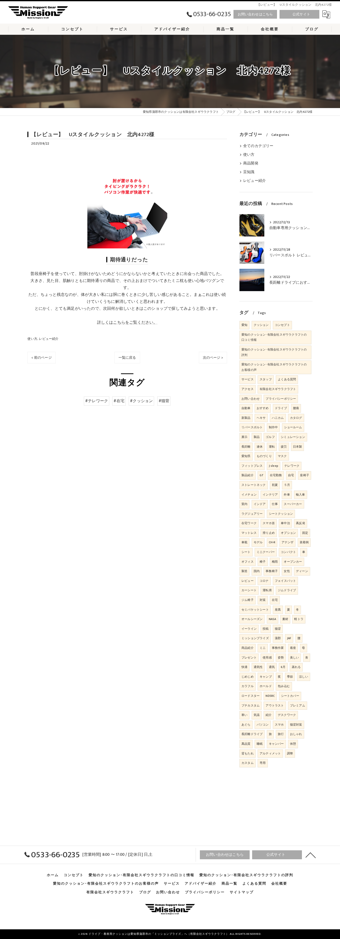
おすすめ (263, 408)
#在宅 (118, 401)
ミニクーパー (266, 551)
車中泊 (285, 523)
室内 (244, 504)
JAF (289, 638)
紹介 (269, 714)
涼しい (303, 676)
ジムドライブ (287, 590)
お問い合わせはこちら (255, 14)
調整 (290, 753)
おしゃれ (296, 734)
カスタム (247, 762)
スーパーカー (293, 504)
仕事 (275, 504)
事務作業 (278, 647)
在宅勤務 (276, 475)
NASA (272, 619)
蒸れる (296, 667)
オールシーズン (252, 619)
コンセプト (282, 324)
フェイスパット (285, 580)
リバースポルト (252, 427)
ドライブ (281, 408)
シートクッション (281, 513)
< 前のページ (41, 357)
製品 (257, 436)
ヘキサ (261, 417)
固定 (305, 532)
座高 (278, 609)
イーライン (249, 628)
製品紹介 (247, 475)
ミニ (263, 647)
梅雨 (275, 561)
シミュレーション (293, 436)
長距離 (246, 446)
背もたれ (247, 753)
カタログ (296, 417)
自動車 (246, 408)
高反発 (300, 523)
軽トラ (298, 619)
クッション (261, 324)
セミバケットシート (255, 609)
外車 (287, 494)
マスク (282, 456)
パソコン (263, 724)
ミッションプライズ (255, 638)
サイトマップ (242, 892)
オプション (288, 532)
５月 (287, 484)
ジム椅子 (247, 599)
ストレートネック (253, 484)
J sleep (273, 465)
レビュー (247, 580)
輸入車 (300, 494)
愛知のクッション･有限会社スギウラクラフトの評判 (274, 352)
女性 (287, 571)
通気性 (258, 667)
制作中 (273, 427)
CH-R (272, 542)
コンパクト (288, 551)
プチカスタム (250, 705)
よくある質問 (287, 379)
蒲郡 (278, 638)
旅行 (281, 734)
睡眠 (260, 743)
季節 (290, 676)
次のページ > (213, 357)
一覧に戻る (127, 357)
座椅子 (304, 475)
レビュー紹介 (48, 339)
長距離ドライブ (252, 734)
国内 (257, 571)
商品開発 (250, 163)
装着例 (304, 542)
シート (246, 551)
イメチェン (249, 494)
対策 (263, 599)
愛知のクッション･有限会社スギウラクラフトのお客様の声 (274, 367)
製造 (244, 571)
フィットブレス (252, 465)
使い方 (32, 339)
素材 (285, 619)
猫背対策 (296, 724)
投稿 (266, 628)
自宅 (291, 475)
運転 (272, 446)
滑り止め (269, 532)
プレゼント (249, 657)
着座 (293, 647)
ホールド (266, 686)
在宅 (275, 599)
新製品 (246, 417)
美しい (294, 657)
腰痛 (296, 408)
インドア (260, 504)
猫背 (278, 628)
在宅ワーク (249, 523)
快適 (244, 667)
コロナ (264, 580)
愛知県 (246, 456)
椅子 (263, 561)
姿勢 (281, 657)
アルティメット (270, 753)
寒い (244, 714)
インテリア (270, 494)
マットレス (249, 532)
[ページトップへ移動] (311, 855)
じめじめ (247, 676)
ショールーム (293, 427)
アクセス (247, 389)
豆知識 (249, 172)
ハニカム (278, 417)
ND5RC (270, 695)
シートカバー (290, 695)
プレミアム (297, 705)
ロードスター (250, 695)
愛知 (244, 324)
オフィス (247, 561)
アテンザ (288, 542)
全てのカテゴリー (258, 146)
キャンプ (266, 676)
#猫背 (164, 401)
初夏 (275, 484)
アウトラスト (275, 705)
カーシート (249, 590)
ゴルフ (270, 436)
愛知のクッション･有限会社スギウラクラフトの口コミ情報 (274, 337)
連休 (260, 446)
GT (262, 475)
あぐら (246, 724)
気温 (257, 714)
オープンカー (293, 561)
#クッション (141, 401)
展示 (244, 436)
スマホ (279, 724)
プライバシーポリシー (281, 398)
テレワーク (291, 465)
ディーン (302, 571)
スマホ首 (269, 523)
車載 (244, 542)
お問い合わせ (250, 398)
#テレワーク (96, 401)
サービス (247, 379)
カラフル (247, 686)
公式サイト (301, 14)
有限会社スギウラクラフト (278, 389)
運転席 (267, 590)
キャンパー (276, 743)
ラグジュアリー (252, 513)
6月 (283, 667)
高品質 (246, 743)
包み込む (284, 686)
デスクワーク (287, 714)
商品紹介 (247, 647)
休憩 (293, 743)
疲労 (284, 446)
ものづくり (264, 456)
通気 (272, 667)
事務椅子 (272, 571)
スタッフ (266, 379)
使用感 (267, 657)
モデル (258, 542)
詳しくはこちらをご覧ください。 (127, 322)
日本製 (297, 446)
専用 (263, 762)
